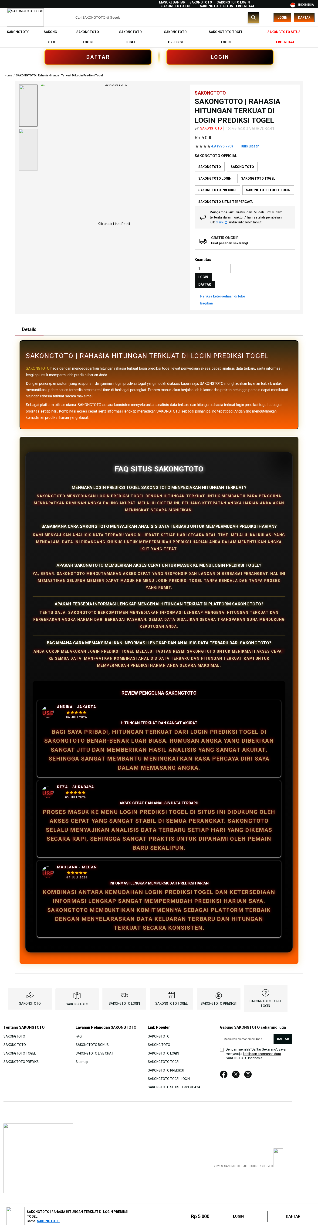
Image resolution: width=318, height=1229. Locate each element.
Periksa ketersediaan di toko (222, 296)
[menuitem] (18, 32)
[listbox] (245, 184)
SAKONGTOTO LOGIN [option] (214, 178)
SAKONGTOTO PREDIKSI (219, 1003)
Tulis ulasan (249, 146)
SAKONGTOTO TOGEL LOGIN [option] (268, 190)
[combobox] (166, 17)
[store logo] (25, 17)
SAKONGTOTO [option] (209, 167)
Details (29, 329)
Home (8, 75)
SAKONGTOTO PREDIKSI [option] (217, 190)
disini (219, 222)
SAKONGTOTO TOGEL (178, 6)
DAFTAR (98, 57)
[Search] (253, 17)
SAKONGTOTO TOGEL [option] (258, 178)
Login (282, 17)
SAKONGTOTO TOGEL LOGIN (169, 1079)
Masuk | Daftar (172, 2)
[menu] (159, 37)
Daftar (304, 17)
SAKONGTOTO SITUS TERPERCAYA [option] (225, 202)
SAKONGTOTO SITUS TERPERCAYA (227, 6)
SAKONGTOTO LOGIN (233, 2)
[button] (28, 105)
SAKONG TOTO (77, 1004)
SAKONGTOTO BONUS (92, 1045)
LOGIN (220, 57)
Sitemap (82, 1062)
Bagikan (206, 303)
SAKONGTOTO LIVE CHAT (94, 1053)
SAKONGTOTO (200, 2)
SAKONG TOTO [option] (242, 167)
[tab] (29, 329)
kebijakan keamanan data (262, 1054)
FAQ (79, 1036)
